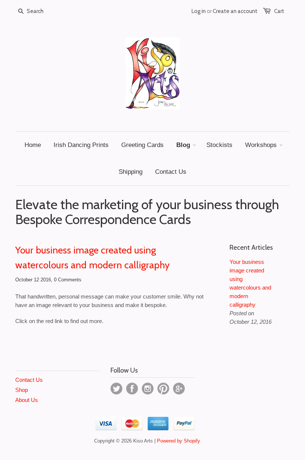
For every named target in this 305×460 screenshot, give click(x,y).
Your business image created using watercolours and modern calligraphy (92, 257)
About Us (26, 400)
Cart (279, 11)
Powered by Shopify (178, 441)
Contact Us (29, 380)
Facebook (132, 388)
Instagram (148, 388)
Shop (21, 390)
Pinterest (163, 388)
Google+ (179, 388)
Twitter (116, 388)
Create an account (235, 11)
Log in (199, 11)
